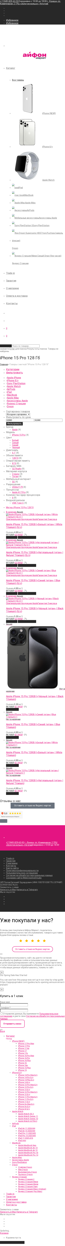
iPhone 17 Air (23, 1048)
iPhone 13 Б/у (24, 1089)
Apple (15, 429)
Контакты (12, 303)
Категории (12, 369)
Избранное (12, 20)
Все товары (18, 80)
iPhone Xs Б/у (24, 1106)
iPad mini (22, 1140)
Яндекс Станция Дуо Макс (30, 1191)
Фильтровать (14, 423)
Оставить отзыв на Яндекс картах (32, 949)
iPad (9, 392)
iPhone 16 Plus (24, 1060)
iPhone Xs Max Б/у (26, 1104)
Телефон (5, 1007)
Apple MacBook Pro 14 (28, 1155)
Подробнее (12, 709)
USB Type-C (18, 503)
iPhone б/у (12, 380)
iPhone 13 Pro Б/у (25, 1087)
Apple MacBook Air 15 (27, 1148)
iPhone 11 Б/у (24, 1102)
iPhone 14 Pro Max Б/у (27, 1075)
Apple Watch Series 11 (28, 1116)
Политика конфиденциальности (22, 870)
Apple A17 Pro (19, 492)
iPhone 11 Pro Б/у (25, 1099)
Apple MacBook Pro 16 (28, 1152)
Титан (15, 476)
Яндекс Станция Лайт (28, 1186)
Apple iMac (13, 397)
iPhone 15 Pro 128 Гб (20, 507)
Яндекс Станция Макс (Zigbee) (32, 1189)
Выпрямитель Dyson (27, 1172)
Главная (4, 364)
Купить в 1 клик (27, 537)
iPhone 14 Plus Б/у (26, 1080)
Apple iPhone (14, 377)
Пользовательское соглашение (22, 873)
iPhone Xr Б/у (24, 1109)
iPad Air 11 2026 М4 (26, 1128)
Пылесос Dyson (25, 1174)
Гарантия (11, 280)
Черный (16, 447)
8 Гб (14, 463)
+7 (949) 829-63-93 (9, 1)
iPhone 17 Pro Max (26, 1043)
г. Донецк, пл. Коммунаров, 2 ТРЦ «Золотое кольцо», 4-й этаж (30, 2)
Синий (15, 445)
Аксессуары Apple (17, 400)
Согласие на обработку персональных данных (29, 875)
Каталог (10, 68)
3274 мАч (16, 468)
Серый (15, 442)
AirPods (11, 389)
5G (13, 481)
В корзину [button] (11, 537)
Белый (15, 440)
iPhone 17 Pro (24, 1046)
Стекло (15, 474)
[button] (3, 821)
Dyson (10, 406)
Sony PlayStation (16, 383)
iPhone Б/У (17, 1072)
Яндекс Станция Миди (28, 1184)
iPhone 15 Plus (24, 1068)
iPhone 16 (22, 1063)
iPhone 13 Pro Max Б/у (27, 1085)
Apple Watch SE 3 (26, 1114)
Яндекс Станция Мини (28, 1182)
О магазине (12, 288)
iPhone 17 (22, 1051)
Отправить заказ (12, 1023)
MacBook (12, 395)
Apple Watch (14, 386)
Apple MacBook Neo (27, 1145)
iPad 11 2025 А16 (25, 1138)
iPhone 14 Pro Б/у (25, 1077)
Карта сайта (12, 868)
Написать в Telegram (27, 889)
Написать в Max (8, 889)
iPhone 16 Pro (24, 1058)
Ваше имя (5, 1002)
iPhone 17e (23, 1053)
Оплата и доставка (17, 295)
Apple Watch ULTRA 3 (27, 1121)
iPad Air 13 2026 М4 (26, 1131)
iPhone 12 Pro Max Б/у (27, 1092)
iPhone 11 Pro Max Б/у (27, 1097)
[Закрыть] (1, 1029)
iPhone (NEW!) (18, 1041)
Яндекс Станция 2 (26, 1179)
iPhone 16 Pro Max (26, 1055)
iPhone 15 (22, 1070)
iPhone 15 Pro (18, 435)
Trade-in (10, 273)
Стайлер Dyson (25, 1167)
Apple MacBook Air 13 (27, 1150)
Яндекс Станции (16, 403)
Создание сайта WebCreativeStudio (24, 878)
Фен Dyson (23, 1169)
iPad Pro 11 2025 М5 (27, 1133)
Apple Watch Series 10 (28, 1119)
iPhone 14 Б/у (24, 1082)
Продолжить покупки (12, 1242)
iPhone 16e (23, 1065)
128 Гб (15, 458)
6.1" (14, 453)
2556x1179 (17, 487)
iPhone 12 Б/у (24, 1094)
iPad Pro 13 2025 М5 (27, 1135)
